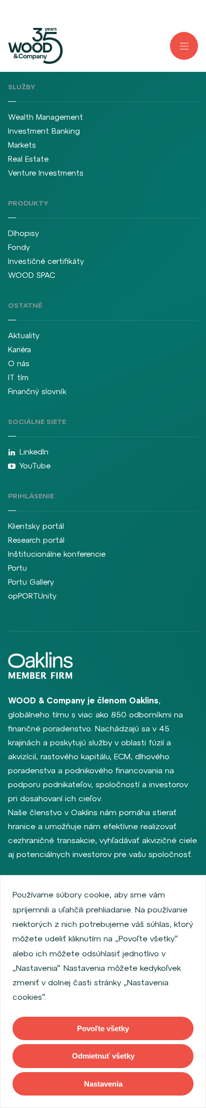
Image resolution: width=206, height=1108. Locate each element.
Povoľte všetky (103, 1028)
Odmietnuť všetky (103, 1056)
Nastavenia (103, 1084)
